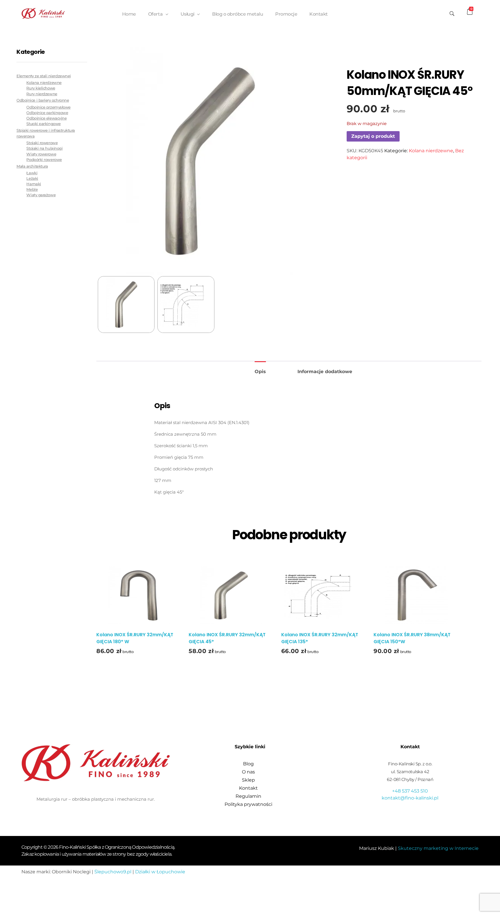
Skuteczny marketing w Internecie (438, 848)
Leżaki (32, 178)
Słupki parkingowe (43, 124)
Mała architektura (32, 166)
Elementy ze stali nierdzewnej (43, 76)
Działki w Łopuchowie (160, 871)
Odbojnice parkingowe (47, 113)
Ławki (31, 173)
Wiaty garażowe (41, 195)
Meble (32, 189)
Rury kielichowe (40, 88)
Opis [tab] (260, 371)
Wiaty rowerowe (41, 154)
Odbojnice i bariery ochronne (42, 100)
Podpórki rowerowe (44, 159)
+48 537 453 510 (410, 791)
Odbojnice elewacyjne (46, 118)
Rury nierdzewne (41, 94)
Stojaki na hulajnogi (44, 148)
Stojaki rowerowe (42, 143)
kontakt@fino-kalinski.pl (410, 798)
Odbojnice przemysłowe (48, 107)
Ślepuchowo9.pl (112, 871)
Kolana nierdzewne (431, 150)
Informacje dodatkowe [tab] (324, 371)
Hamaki (33, 184)
